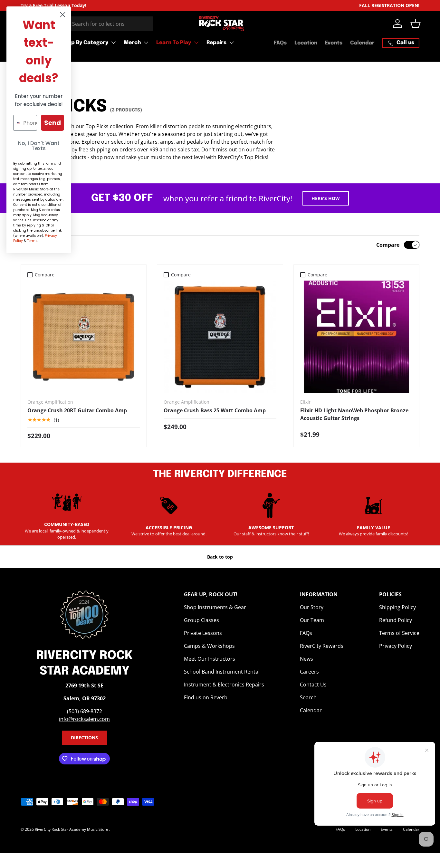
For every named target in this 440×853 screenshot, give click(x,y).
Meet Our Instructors (209, 658)
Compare (387, 244)
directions (84, 737)
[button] (415, 23)
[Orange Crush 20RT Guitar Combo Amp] (83, 337)
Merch (132, 42)
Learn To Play (173, 42)
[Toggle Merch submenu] (146, 42)
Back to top (220, 557)
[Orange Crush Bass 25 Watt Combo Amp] (220, 337)
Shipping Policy (397, 607)
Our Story (311, 607)
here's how (325, 198)
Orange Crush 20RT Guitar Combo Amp (77, 410)
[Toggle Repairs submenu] (231, 42)
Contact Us (313, 684)
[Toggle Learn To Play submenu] (196, 42)
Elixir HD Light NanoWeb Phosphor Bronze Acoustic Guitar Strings (354, 414)
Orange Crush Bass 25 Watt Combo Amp (215, 410)
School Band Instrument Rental (222, 671)
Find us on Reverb (205, 697)
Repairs (216, 42)
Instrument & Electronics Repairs (224, 684)
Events (333, 43)
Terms (32, 240)
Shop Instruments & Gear (215, 607)
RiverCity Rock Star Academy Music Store (72, 829)
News (306, 658)
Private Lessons (203, 633)
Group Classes (201, 620)
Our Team (312, 620)
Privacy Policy (395, 645)
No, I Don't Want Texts (39, 145)
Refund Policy (395, 620)
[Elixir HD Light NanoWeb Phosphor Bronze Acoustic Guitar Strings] (356, 337)
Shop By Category (85, 42)
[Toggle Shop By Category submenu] (113, 42)
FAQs (280, 43)
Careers (309, 671)
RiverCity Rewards (321, 645)
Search (308, 697)
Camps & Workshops (209, 645)
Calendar (362, 43)
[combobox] (87, 23)
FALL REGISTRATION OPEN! (389, 5)
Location (305, 43)
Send (52, 122)
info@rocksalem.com (84, 719)
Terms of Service (399, 633)
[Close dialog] (62, 14)
